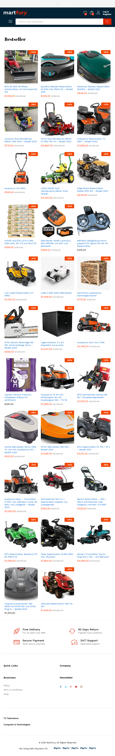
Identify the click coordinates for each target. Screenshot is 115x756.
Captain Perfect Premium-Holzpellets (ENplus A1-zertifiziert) (18, 397)
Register (107, 14)
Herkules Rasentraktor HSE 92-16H (57, 605)
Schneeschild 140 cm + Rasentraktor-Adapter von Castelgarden (54, 502)
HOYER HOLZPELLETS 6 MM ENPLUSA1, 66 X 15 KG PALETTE (20, 242)
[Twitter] (65, 687)
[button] (13, 81)
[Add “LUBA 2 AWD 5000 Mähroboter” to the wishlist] (63, 287)
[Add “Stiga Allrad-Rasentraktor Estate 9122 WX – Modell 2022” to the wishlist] (100, 183)
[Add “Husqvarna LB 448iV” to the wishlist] (27, 183)
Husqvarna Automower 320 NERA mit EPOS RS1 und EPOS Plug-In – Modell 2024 (20, 606)
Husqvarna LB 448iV (14, 188)
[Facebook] (60, 687)
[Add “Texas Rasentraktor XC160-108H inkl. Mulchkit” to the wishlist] (63, 549)
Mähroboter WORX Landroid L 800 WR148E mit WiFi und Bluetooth (56, 243)
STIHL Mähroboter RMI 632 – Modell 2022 (56, 448)
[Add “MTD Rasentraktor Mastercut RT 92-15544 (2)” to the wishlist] (27, 549)
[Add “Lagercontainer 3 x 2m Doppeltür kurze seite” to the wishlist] (63, 337)
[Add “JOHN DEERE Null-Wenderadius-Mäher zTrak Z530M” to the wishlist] (63, 183)
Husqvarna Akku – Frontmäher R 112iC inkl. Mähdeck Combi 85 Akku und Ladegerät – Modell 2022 (20, 503)
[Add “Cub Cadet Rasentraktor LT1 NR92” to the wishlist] (27, 287)
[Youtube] (76, 687)
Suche (107, 22)
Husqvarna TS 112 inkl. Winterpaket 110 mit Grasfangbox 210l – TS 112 (54, 397)
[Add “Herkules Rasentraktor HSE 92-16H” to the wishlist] (63, 598)
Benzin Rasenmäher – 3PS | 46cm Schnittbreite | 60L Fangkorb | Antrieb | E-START (91, 502)
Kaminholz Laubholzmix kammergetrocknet (89, 294)
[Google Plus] (71, 687)
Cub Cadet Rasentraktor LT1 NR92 (18, 294)
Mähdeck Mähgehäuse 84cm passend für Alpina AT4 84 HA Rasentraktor (92, 243)
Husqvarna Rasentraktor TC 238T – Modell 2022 (91, 140)
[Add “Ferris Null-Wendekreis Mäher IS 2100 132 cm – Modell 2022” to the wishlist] (63, 133)
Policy (7, 685)
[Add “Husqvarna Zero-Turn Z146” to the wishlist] (100, 337)
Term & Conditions (13, 690)
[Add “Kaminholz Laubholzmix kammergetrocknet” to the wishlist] (100, 287)
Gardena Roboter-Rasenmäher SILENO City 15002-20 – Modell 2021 (57, 89)
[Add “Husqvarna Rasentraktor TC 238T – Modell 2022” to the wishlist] (100, 133)
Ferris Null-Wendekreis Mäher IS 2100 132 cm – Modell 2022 (56, 140)
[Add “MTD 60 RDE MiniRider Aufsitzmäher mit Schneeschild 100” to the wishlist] (27, 81)
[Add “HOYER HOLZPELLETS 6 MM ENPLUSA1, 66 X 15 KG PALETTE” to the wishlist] (27, 235)
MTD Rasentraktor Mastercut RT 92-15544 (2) (21, 555)
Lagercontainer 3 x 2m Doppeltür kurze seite (52, 343)
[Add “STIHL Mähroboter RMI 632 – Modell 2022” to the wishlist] (63, 441)
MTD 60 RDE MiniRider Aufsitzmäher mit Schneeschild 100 (20, 89)
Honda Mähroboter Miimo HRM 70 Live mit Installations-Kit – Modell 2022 (20, 449)
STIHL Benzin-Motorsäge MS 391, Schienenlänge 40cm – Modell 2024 (18, 345)
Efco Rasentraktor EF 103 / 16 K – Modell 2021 (93, 448)
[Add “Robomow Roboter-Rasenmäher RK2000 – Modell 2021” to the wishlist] (100, 81)
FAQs (6, 694)
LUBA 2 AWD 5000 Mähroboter (56, 293)
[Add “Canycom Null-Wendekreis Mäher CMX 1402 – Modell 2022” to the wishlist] (27, 133)
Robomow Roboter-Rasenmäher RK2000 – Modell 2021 (93, 87)
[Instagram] (81, 687)
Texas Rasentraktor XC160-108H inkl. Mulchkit (57, 555)
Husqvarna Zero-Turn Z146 (91, 342)
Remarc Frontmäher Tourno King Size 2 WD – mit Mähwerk (93, 555)
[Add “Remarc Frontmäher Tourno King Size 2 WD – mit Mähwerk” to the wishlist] (100, 549)
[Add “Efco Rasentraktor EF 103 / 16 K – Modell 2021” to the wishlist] (100, 441)
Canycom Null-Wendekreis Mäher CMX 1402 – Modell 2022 (20, 140)
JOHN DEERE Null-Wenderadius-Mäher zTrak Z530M (54, 191)
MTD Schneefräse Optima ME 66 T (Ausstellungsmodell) (92, 396)
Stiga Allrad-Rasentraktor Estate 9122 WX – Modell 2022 (92, 189)
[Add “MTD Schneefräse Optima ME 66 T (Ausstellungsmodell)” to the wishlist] (100, 389)
